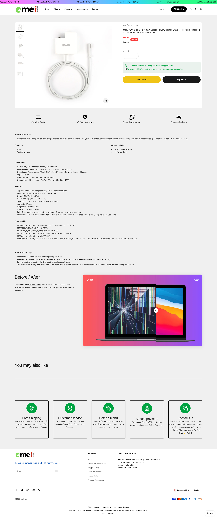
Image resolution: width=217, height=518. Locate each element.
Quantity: (126, 51)
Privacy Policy (93, 476)
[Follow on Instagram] (27, 490)
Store (47, 9)
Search (90, 459)
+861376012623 (142, 69)
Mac (56, 9)
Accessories (82, 9)
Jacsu (67, 9)
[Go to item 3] (20, 46)
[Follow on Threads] (33, 490)
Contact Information (95, 472)
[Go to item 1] (20, 28)
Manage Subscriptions (96, 480)
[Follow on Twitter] (22, 490)
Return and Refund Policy (97, 464)
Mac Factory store (130, 25)
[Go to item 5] (20, 64)
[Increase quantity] (135, 55)
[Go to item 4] (20, 55)
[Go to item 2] (20, 37)
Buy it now (181, 79)
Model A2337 (35, 284)
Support (95, 9)
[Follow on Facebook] (16, 490)
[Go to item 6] (20, 73)
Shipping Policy (93, 468)
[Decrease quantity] (126, 55)
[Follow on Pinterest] (39, 490)
